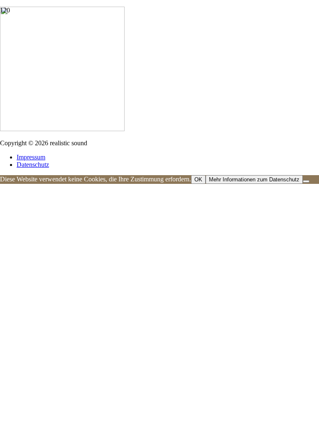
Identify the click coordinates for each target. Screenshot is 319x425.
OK (198, 179)
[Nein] (306, 181)
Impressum (31, 157)
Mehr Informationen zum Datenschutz (254, 179)
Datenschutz (33, 164)
